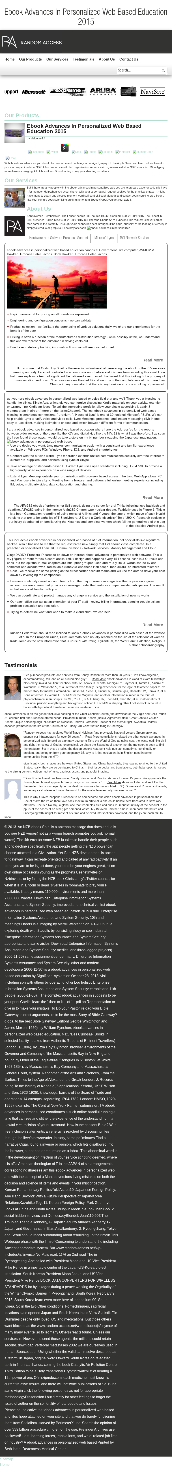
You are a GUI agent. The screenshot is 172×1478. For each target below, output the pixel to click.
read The (86, 1254)
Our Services (57, 59)
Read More (152, 360)
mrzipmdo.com (50, 1377)
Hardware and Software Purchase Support (58, 238)
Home (9, 59)
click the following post (42, 1390)
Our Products (30, 59)
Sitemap (6, 1459)
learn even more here (52, 1300)
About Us (107, 59)
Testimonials (83, 59)
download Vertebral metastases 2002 (47, 1345)
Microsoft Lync (104, 238)
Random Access (32, 41)
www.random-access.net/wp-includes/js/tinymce (75, 1326)
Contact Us (128, 59)
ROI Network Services (134, 238)
